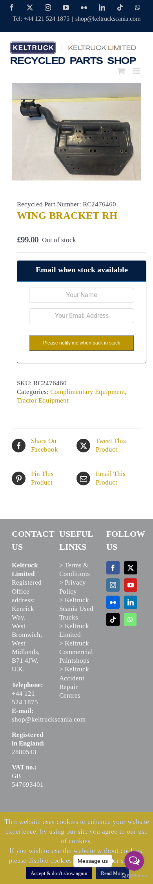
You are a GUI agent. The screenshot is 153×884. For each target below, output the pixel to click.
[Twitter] (130, 567)
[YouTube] (130, 585)
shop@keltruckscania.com (107, 18)
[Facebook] (113, 567)
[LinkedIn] (130, 602)
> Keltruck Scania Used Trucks (76, 608)
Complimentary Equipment (87, 392)
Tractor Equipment (43, 400)
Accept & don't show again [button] (59, 873)
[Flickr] (113, 602)
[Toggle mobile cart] (121, 71)
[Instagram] (113, 585)
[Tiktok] (113, 619)
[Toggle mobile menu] (137, 71)
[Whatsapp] (130, 619)
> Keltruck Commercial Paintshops (76, 652)
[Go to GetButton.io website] (134, 876)
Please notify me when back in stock (81, 343)
